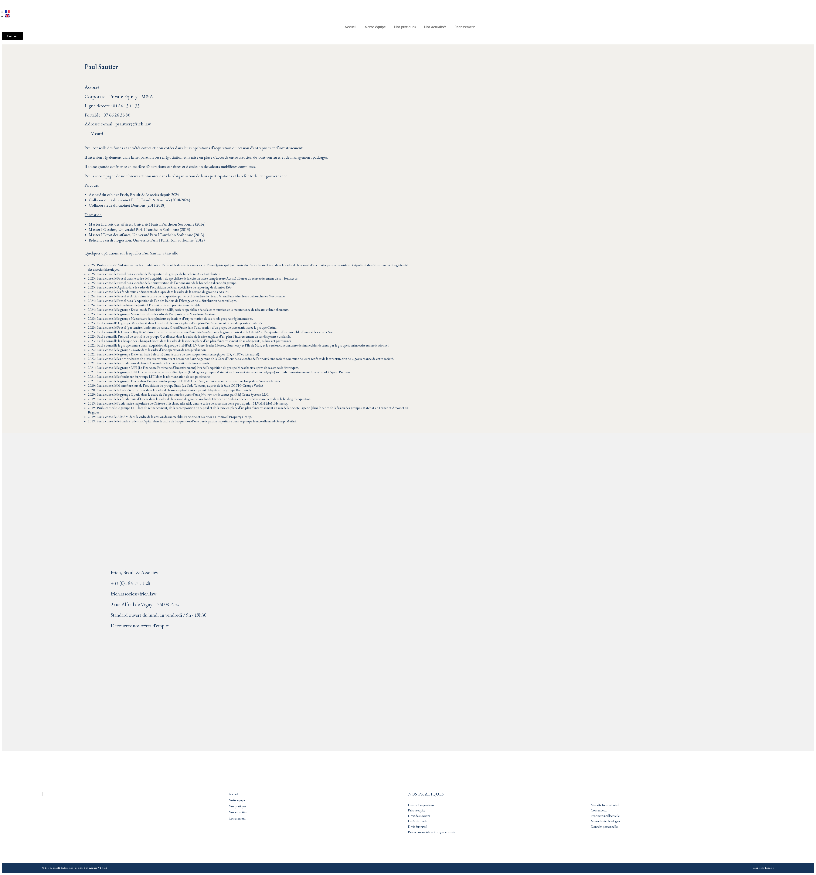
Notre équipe (375, 27)
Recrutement (465, 27)
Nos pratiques (405, 27)
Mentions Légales (763, 867)
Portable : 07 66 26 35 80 (107, 115)
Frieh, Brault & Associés (134, 572)
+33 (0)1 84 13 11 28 (130, 583)
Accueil (350, 27)
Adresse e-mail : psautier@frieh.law (118, 124)
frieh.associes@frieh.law (133, 594)
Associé (92, 87)
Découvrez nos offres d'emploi (140, 625)
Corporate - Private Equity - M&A (119, 96)
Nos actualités (435, 27)
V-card (97, 133)
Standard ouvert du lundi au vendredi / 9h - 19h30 (158, 615)
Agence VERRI (98, 867)
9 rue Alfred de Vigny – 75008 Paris (145, 604)
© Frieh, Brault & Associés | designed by (65, 867)
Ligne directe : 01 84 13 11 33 (112, 105)
